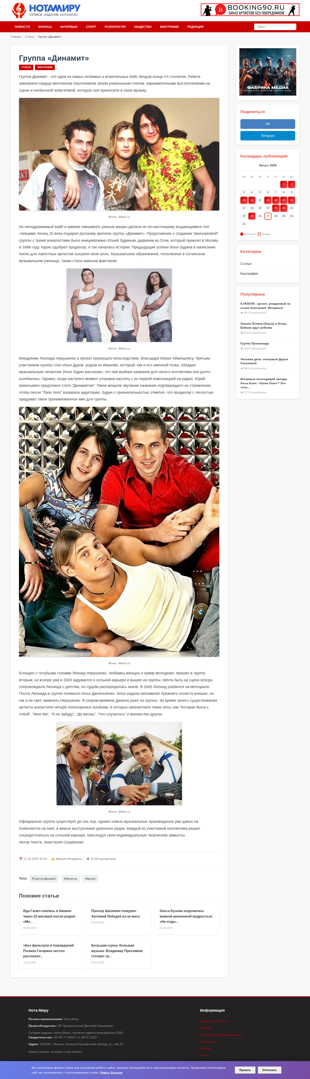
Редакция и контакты (214, 1021)
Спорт (91, 26)
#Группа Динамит (44, 878)
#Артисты (70, 878)
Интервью (68, 26)
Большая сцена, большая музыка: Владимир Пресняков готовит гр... (117, 951)
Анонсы (45, 26)
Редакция (195, 26)
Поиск (204, 1055)
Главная (16, 36)
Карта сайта (208, 1041)
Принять (245, 1070)
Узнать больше (111, 1072)
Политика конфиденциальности (222, 1034)
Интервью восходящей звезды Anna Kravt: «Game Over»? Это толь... (263, 383)
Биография (45, 67)
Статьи (29, 36)
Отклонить (269, 1070)
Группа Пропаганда (254, 343)
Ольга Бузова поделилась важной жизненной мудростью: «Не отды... (186, 916)
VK (268, 124)
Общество (143, 26)
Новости (22, 26)
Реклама (206, 1028)
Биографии (169, 26)
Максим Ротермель (69, 858)
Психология (115, 26)
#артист (90, 878)
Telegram (268, 135)
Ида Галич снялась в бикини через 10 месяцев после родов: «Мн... (49, 916)
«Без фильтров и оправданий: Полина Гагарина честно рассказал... (49, 951)
